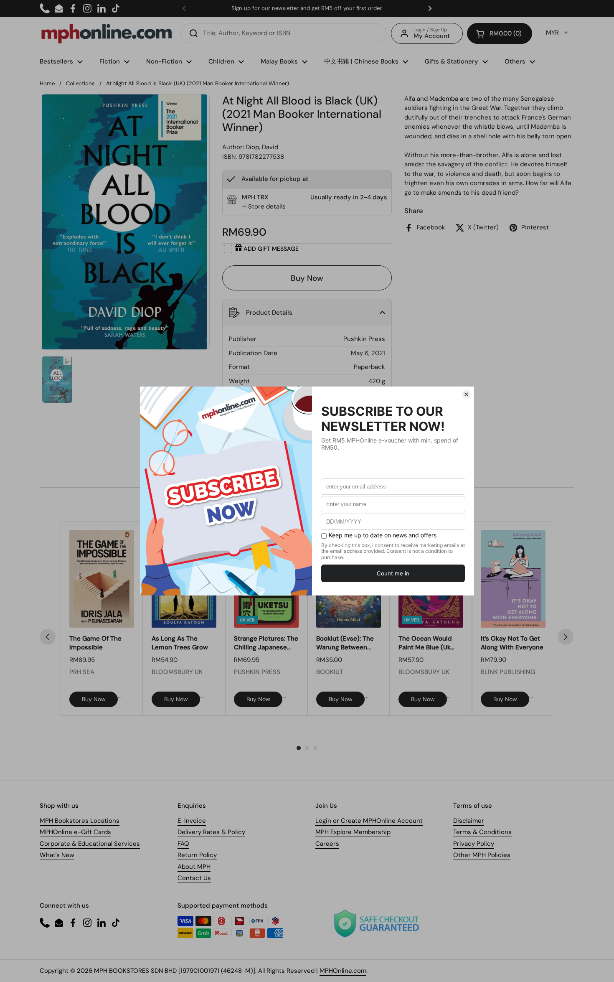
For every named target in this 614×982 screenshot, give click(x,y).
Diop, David (262, 147)
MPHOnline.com (343, 971)
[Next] (565, 637)
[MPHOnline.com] (106, 33)
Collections (80, 83)
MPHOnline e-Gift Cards (75, 832)
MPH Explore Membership (353, 832)
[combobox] (283, 33)
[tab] (264, 206)
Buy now (94, 699)
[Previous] (48, 637)
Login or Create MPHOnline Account (369, 821)
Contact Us (194, 878)
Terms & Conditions (482, 832)
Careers (327, 844)
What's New (57, 855)
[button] (499, 33)
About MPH (194, 866)
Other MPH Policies (481, 855)
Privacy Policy (473, 844)
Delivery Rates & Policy (211, 832)
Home (47, 83)
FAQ (183, 844)
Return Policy (197, 855)
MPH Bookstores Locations (79, 821)
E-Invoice (192, 821)
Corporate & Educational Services (90, 844)
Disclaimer (468, 821)
